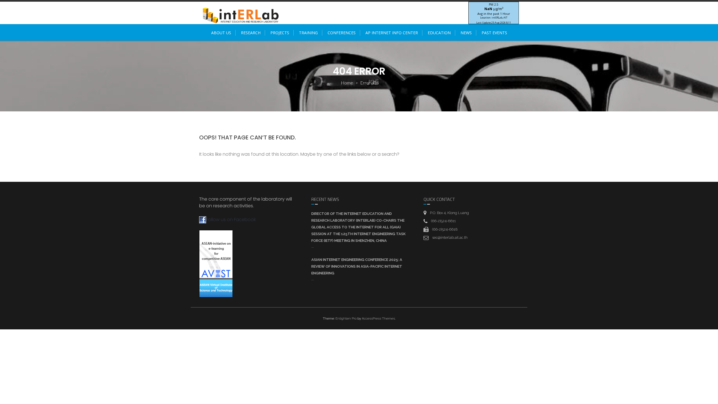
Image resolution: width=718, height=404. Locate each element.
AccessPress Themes (378, 318)
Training (308, 32)
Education (439, 32)
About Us (221, 32)
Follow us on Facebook (231, 219)
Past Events (494, 32)
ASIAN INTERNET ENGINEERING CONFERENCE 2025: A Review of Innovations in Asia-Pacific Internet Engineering (356, 266)
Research (251, 32)
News (466, 32)
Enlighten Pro (345, 318)
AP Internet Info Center (391, 32)
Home (347, 82)
